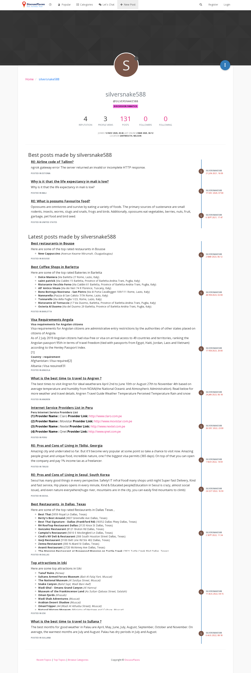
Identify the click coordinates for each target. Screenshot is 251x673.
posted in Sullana (41, 637)
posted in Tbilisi (39, 466)
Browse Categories (78, 659)
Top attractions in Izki (49, 563)
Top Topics (60, 659)
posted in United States (44, 222)
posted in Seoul (39, 496)
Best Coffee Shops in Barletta (55, 267)
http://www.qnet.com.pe (104, 431)
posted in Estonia (40, 173)
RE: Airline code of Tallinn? (52, 162)
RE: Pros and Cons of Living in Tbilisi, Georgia (67, 445)
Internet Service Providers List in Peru (62, 407)
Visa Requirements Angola (52, 319)
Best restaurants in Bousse (52, 243)
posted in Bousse (40, 258)
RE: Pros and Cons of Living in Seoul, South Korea (70, 474)
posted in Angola (40, 370)
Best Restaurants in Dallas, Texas (58, 504)
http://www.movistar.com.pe (113, 421)
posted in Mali (38, 193)
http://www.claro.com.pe (105, 416)
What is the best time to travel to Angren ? (66, 378)
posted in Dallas (40, 554)
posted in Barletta (41, 311)
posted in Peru (39, 437)
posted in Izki (38, 613)
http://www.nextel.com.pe (108, 426)
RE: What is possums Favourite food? (60, 201)
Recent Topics (44, 659)
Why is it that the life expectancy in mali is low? (70, 181)
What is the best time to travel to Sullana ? (66, 621)
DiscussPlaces (132, 659)
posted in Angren (40, 399)
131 (125, 118)
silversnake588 (214, 170)
